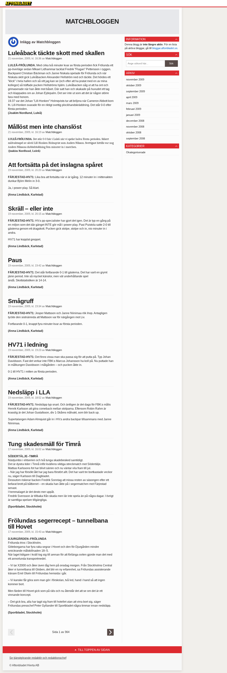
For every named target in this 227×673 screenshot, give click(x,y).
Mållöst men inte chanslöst (44, 126)
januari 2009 (133, 114)
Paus (15, 260)
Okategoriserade (135, 152)
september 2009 (135, 91)
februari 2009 (133, 108)
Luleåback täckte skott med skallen (56, 53)
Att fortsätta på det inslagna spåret (55, 164)
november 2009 (135, 79)
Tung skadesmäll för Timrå (44, 444)
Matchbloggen (92, 21)
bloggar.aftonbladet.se (164, 48)
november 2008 (135, 126)
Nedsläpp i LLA (29, 392)
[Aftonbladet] (18, 3)
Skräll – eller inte (30, 208)
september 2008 (135, 138)
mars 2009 (132, 103)
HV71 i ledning (28, 344)
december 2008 (135, 120)
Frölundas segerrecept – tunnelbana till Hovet (58, 523)
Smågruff (21, 301)
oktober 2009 (133, 85)
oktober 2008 (133, 132)
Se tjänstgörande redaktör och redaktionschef (37, 657)
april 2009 (131, 97)
